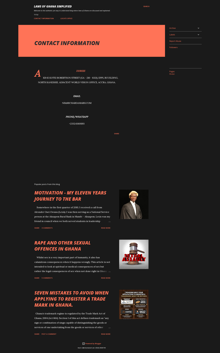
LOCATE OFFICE (66, 18)
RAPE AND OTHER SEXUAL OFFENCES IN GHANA (62, 246)
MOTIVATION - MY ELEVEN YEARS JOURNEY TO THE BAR (70, 196)
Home (172, 74)
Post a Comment (49, 334)
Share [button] (116, 134)
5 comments (47, 278)
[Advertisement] (73, 154)
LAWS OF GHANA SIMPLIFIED (53, 6)
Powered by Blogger (93, 343)
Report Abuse (175, 41)
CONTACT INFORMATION (44, 18)
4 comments (47, 228)
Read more (105, 228)
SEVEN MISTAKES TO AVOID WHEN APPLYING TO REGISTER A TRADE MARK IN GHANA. (71, 299)
